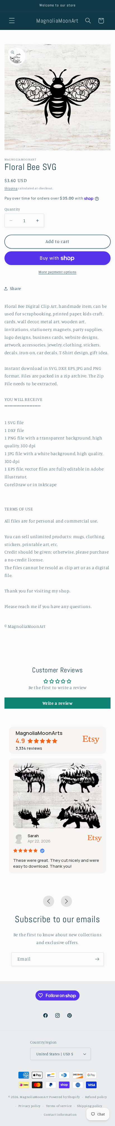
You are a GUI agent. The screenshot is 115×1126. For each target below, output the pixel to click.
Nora (58, 835)
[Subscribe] (97, 959)
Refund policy (96, 1097)
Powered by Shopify (64, 1097)
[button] (11, 20)
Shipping (11, 188)
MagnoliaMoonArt (34, 1097)
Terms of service (59, 1106)
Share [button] (15, 288)
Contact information (60, 1114)
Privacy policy (29, 1106)
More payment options (57, 272)
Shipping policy (89, 1106)
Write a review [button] (57, 703)
